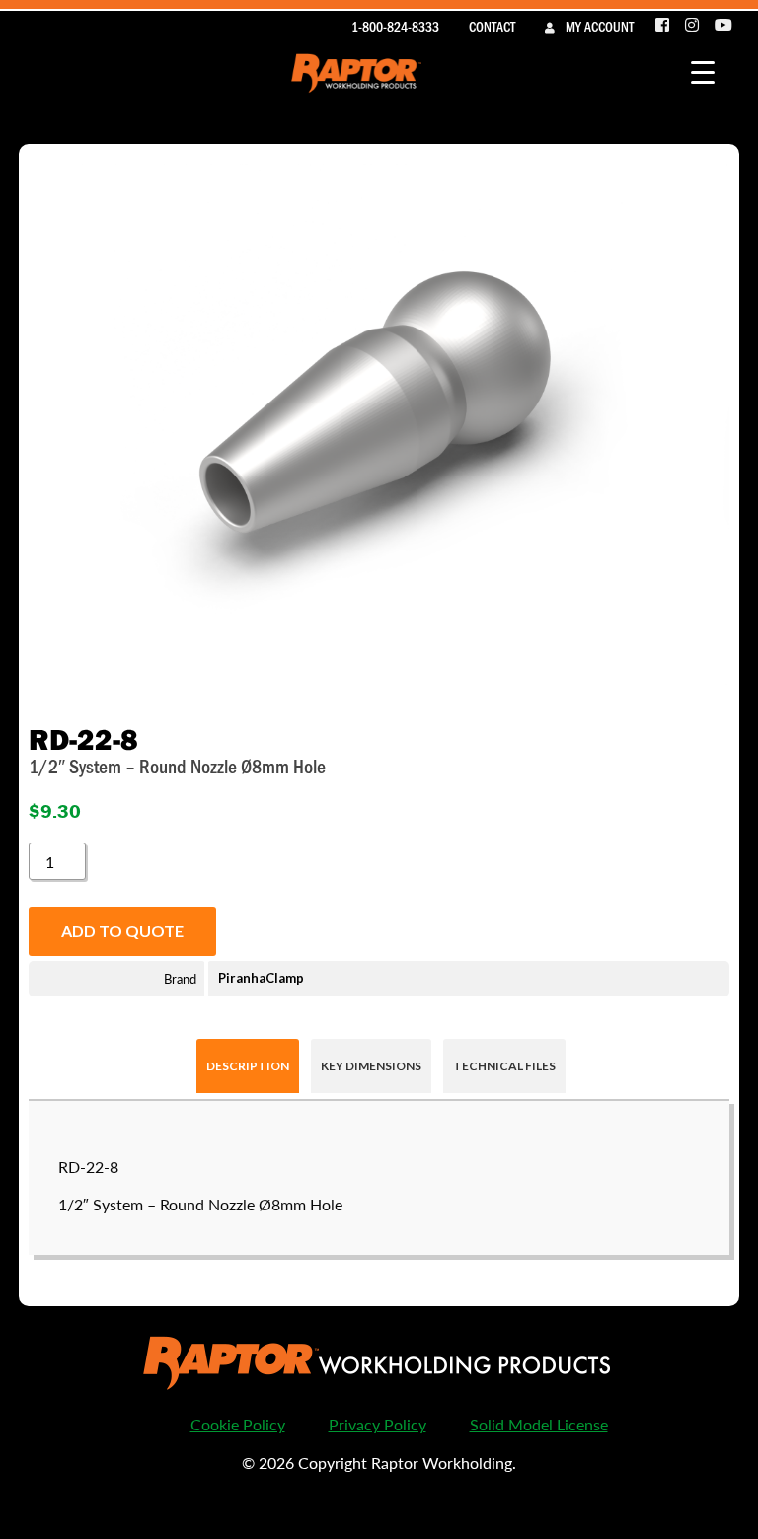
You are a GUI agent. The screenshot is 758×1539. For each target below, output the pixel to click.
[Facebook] (663, 25)
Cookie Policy (237, 1424)
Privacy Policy (377, 1424)
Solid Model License (539, 1424)
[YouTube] (723, 25)
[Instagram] (693, 25)
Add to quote (122, 930)
